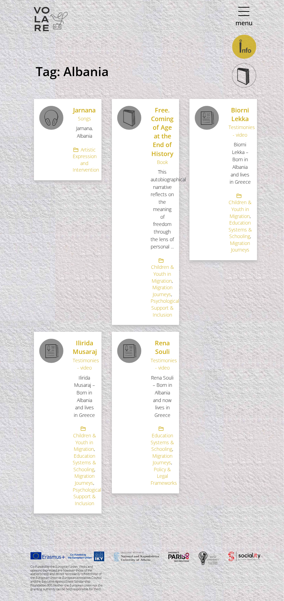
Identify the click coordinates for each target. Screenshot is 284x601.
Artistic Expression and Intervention (86, 159)
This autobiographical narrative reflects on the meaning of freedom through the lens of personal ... (168, 209)
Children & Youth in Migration (162, 274)
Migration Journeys (162, 291)
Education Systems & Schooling (240, 229)
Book (162, 162)
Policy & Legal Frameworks (164, 476)
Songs (84, 118)
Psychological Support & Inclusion (165, 308)
